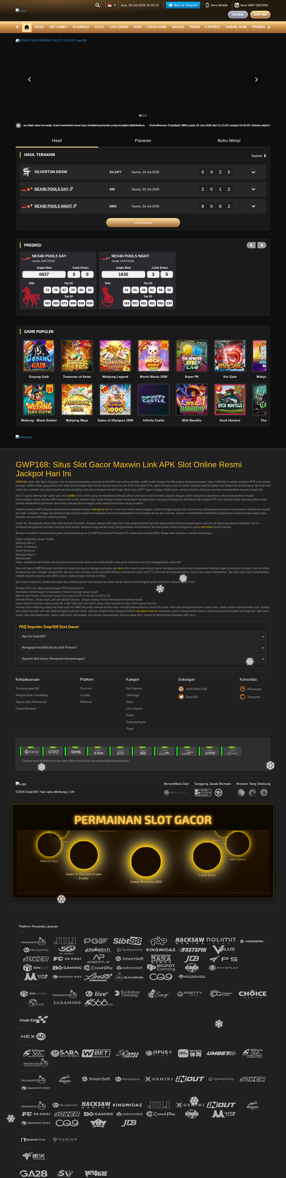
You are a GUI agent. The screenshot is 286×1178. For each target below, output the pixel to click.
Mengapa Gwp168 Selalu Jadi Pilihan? (49, 647)
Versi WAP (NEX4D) (254, 5)
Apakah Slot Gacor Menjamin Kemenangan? (53, 658)
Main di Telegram (186, 5)
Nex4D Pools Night (53, 206)
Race (138, 27)
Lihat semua (143, 222)
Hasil (57, 140)
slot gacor (98, 509)
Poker (194, 27)
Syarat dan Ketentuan (31, 702)
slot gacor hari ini (146, 611)
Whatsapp (254, 689)
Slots (99, 27)
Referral (86, 702)
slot (120, 568)
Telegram (253, 697)
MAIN (42, 356)
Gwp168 (192, 697)
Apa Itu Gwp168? (34, 636)
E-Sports (212, 27)
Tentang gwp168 (27, 688)
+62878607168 (196, 689)
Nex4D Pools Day (51, 189)
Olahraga (81, 27)
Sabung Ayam (236, 27)
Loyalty (85, 695)
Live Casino (118, 27)
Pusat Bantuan (26, 708)
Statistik (257, 156)
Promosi (259, 27)
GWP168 (21, 481)
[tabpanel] (143, 79)
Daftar (260, 14)
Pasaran (143, 140)
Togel (39, 27)
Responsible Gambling (32, 695)
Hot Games (58, 27)
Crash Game (157, 27)
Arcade (178, 27)
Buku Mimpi (229, 140)
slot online (207, 527)
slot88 (71, 495)
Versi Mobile (219, 5)
